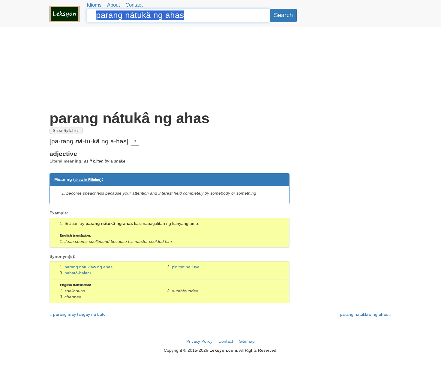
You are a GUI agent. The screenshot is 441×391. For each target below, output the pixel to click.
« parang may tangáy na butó (78, 314)
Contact (134, 5)
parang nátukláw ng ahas (88, 266)
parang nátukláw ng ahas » (366, 314)
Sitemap (247, 341)
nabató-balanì (77, 272)
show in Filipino (87, 179)
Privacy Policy (199, 341)
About (113, 5)
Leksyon (65, 14)
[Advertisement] (221, 69)
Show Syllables (66, 131)
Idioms (94, 5)
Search (283, 15)
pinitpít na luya (186, 266)
